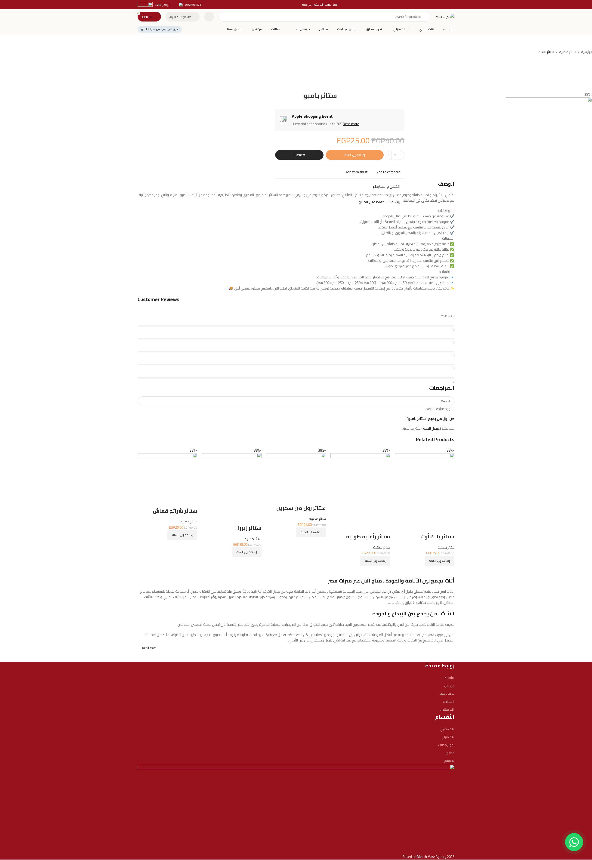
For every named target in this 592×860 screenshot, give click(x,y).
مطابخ (450, 753)
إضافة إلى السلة (354, 154)
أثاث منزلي (447, 737)
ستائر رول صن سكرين (301, 508)
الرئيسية (586, 52)
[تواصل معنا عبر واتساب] (574, 842)
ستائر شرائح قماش (175, 511)
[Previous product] (286, 52)
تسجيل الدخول (431, 428)
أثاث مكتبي (447, 709)
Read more (351, 123)
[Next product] (277, 52)
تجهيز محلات (446, 745)
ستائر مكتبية (567, 52)
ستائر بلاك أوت (437, 536)
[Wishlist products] (209, 16)
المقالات (448, 702)
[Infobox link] (191, 5)
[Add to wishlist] (448, 527)
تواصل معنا (447, 693)
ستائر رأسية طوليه (368, 536)
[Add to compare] (448, 571)
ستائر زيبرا (250, 528)
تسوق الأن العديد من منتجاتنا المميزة (159, 29)
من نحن (449, 686)
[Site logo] (445, 16)
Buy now (299, 154)
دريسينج (449, 761)
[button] (439, 561)
